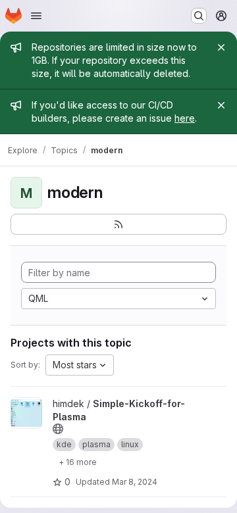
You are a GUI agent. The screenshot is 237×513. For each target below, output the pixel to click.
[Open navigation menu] (36, 15)
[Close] (221, 47)
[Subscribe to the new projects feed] (118, 224)
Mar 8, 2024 (134, 482)
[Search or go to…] (199, 16)
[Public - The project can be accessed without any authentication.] (58, 429)
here (184, 118)
